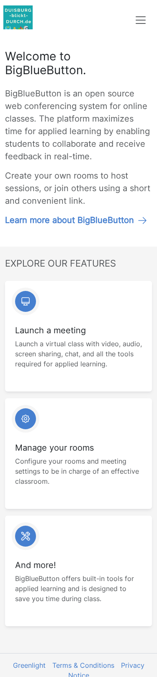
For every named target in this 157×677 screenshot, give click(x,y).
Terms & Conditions (83, 665)
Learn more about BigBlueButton (69, 220)
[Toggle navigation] (140, 20)
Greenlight (29, 665)
